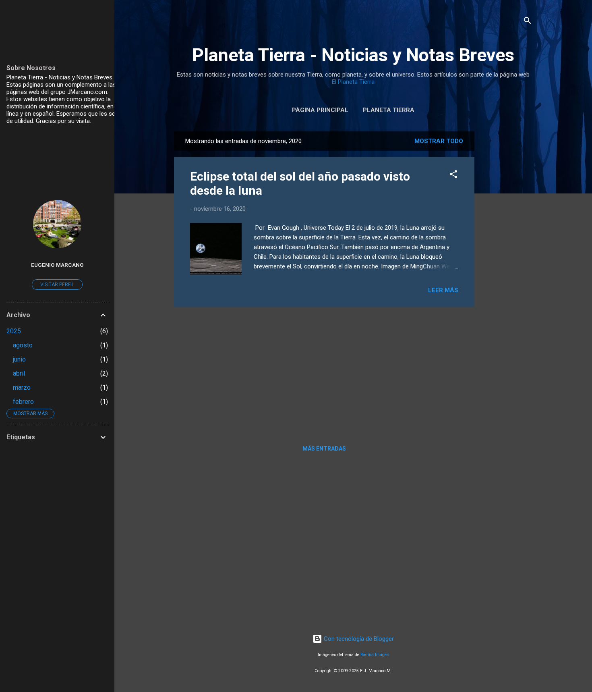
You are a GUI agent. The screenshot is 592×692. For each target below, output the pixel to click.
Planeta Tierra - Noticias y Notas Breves (353, 55)
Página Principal (320, 110)
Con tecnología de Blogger (358, 638)
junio (19, 359)
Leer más (443, 290)
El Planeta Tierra (353, 81)
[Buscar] (527, 22)
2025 (13, 331)
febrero (23, 401)
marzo (22, 387)
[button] (453, 175)
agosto (23, 345)
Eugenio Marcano (57, 265)
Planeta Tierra (388, 110)
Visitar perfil (57, 284)
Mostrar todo (438, 141)
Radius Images (374, 654)
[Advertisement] (506, 252)
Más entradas (324, 448)
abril (19, 373)
